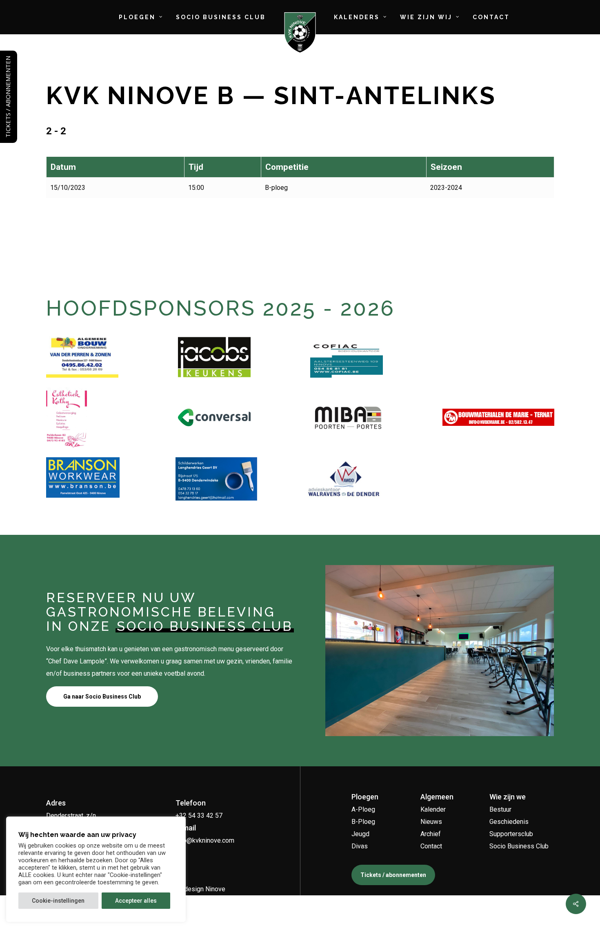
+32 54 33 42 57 (199, 815)
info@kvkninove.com (205, 840)
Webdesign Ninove (198, 889)
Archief (430, 834)
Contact (431, 846)
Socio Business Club (519, 846)
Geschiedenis (509, 822)
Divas (359, 846)
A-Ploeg (363, 809)
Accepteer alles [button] (136, 900)
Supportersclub (511, 834)
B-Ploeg (363, 822)
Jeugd (360, 834)
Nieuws (431, 822)
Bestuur (500, 809)
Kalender (433, 809)
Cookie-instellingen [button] (58, 900)
